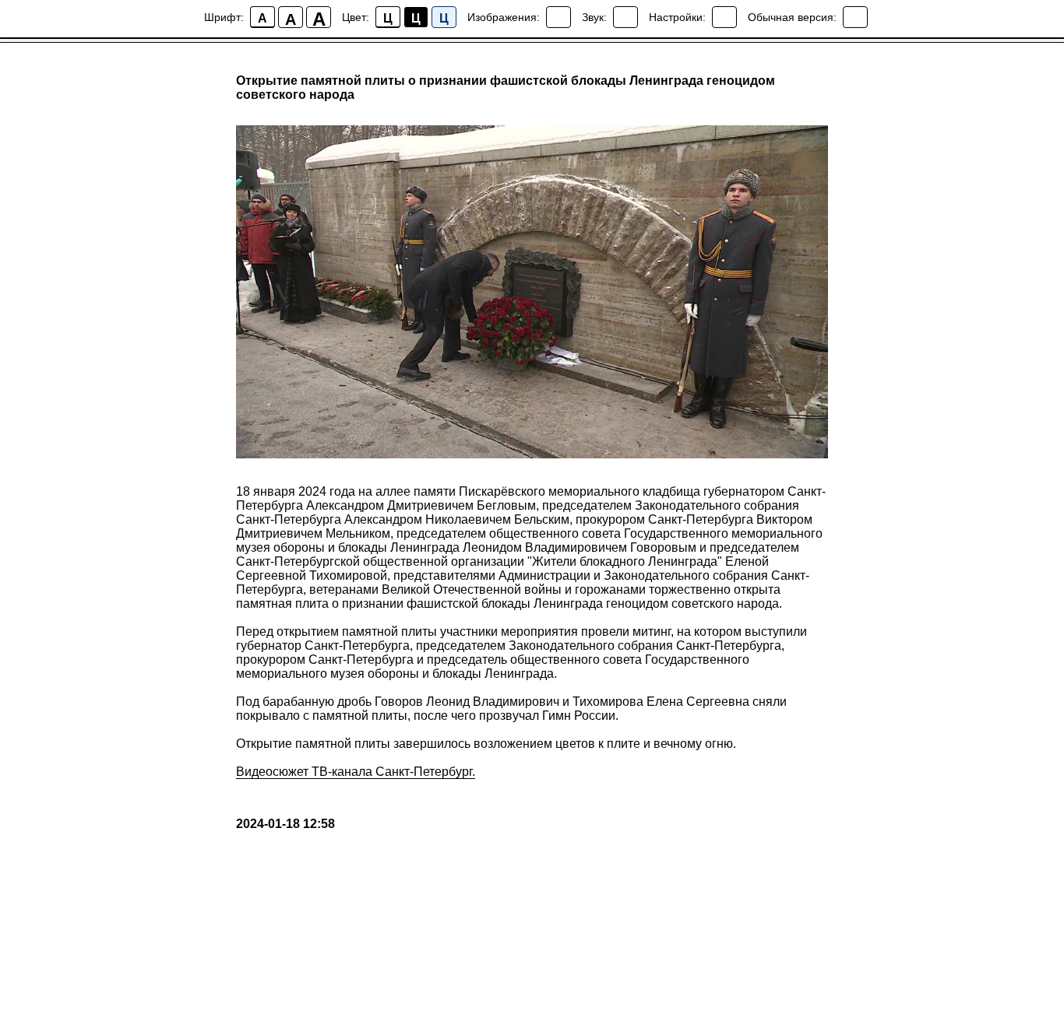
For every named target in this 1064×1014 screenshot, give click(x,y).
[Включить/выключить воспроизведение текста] (625, 17)
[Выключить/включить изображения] (558, 17)
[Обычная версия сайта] (855, 17)
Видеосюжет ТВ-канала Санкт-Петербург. (355, 771)
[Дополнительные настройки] (724, 17)
